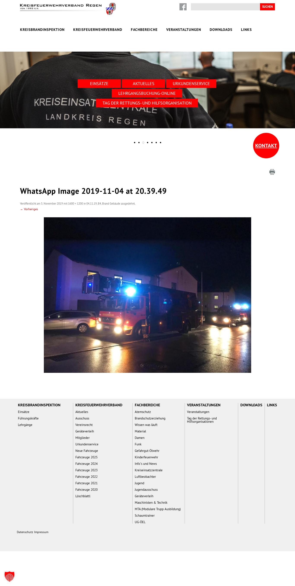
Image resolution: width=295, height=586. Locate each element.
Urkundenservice (191, 83)
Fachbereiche (144, 29)
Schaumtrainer (145, 515)
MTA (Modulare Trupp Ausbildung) (158, 509)
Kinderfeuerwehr (146, 457)
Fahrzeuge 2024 (86, 464)
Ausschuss (82, 418)
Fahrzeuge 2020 (86, 490)
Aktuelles (143, 83)
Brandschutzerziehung (150, 418)
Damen (139, 438)
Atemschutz (143, 412)
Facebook (183, 6)
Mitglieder (82, 438)
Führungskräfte (28, 418)
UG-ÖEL (140, 522)
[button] (9, 576)
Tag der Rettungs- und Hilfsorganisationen (202, 420)
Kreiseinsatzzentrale (149, 470)
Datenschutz (25, 532)
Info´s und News (146, 464)
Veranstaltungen (183, 29)
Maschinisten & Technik (151, 502)
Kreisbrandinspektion (42, 29)
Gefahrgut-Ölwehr (147, 451)
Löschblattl (82, 496)
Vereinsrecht (84, 425)
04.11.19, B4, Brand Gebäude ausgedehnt (110, 203)
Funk (138, 444)
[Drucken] (272, 172)
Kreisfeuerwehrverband (97, 29)
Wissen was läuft (146, 425)
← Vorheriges (29, 209)
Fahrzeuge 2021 (86, 483)
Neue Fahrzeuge (86, 451)
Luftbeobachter (145, 477)
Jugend (139, 483)
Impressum (41, 532)
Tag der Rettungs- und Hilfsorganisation (147, 103)
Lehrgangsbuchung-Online (147, 93)
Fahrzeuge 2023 (86, 470)
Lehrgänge (25, 425)
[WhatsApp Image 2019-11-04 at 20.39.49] (147, 295)
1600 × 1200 (75, 203)
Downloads (221, 29)
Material (140, 431)
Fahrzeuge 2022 (86, 477)
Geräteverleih (84, 431)
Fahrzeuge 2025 (86, 457)
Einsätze (99, 83)
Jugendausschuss (146, 490)
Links (246, 29)
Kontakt (266, 145)
